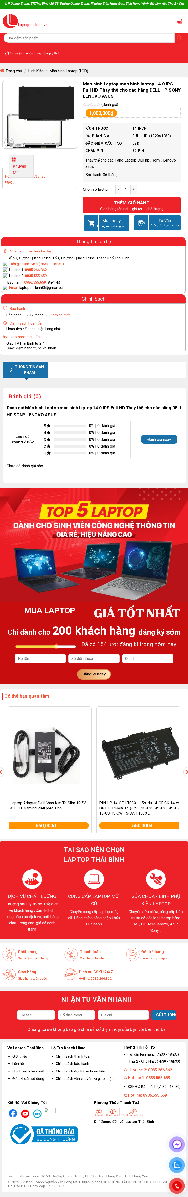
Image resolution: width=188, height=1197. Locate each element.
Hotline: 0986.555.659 (147, 1095)
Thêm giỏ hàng (132, 202)
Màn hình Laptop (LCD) (68, 71)
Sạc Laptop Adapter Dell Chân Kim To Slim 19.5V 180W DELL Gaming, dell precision (44, 805)
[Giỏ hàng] (180, 21)
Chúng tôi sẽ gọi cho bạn (165, 225)
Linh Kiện (36, 71)
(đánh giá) (109, 104)
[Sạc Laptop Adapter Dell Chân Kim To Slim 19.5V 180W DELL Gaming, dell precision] (45, 752)
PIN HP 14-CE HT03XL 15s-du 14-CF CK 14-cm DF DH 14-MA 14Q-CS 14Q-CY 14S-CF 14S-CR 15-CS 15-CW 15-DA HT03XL (140, 808)
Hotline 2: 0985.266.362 (151, 1070)
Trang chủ (14, 71)
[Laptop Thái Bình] (25, 21)
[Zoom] (9, 142)
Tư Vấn (165, 220)
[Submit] (179, 38)
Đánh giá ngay (159, 439)
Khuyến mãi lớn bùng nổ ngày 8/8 (35, 53)
